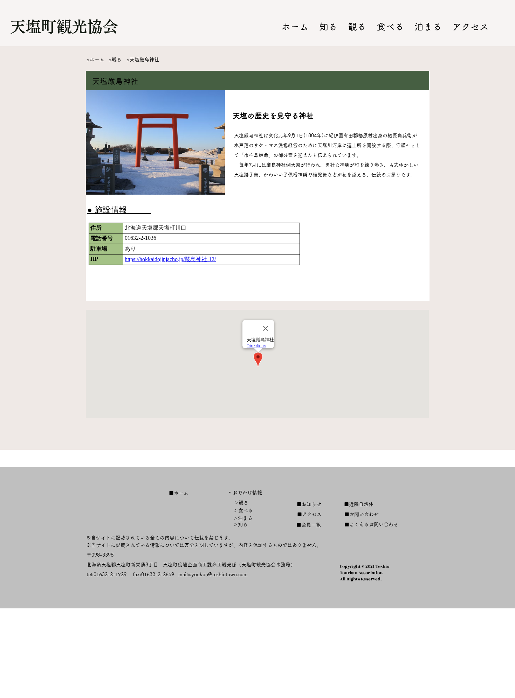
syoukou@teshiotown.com (218, 574)
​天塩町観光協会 (64, 26)
